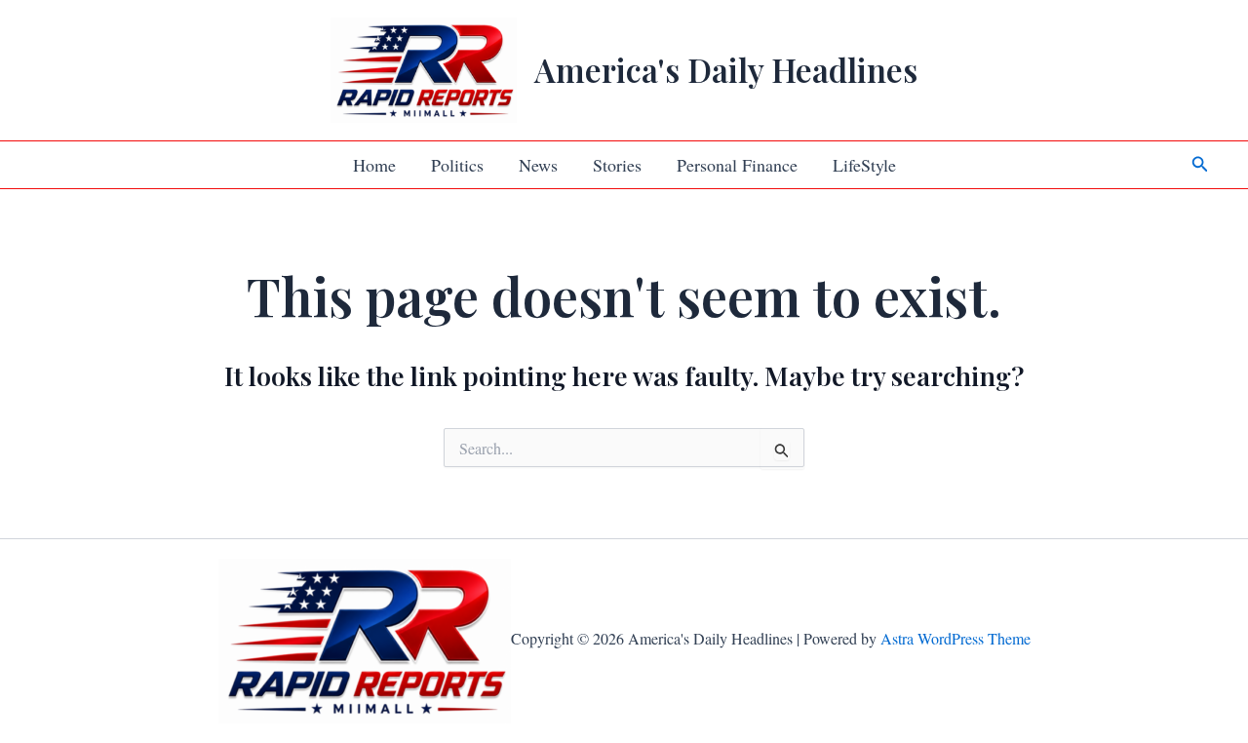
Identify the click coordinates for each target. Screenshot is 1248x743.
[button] (1200, 164)
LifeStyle (864, 164)
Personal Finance (737, 164)
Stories (617, 164)
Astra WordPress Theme (955, 638)
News (538, 164)
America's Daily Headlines (725, 69)
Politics (457, 164)
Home (374, 164)
